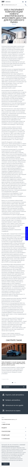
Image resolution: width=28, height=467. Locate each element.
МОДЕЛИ (4, 428)
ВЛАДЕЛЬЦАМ (6, 435)
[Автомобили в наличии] (23, 1)
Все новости (6, 386)
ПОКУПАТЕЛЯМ (6, 431)
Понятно (5, 464)
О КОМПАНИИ (6, 438)
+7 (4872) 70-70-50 (6, 424)
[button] (12, 382)
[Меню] (25, 2)
